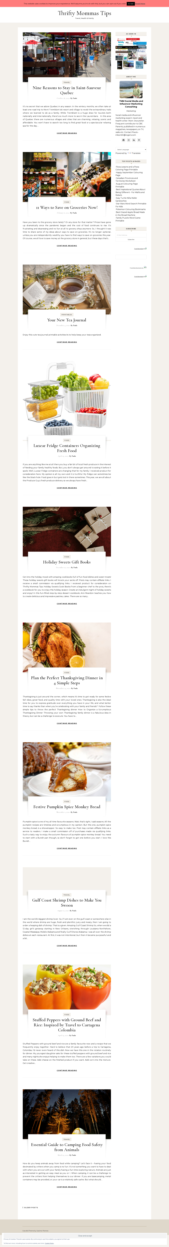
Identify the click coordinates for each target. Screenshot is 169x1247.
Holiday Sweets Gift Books (67, 562)
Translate (136, 153)
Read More (140, 4)
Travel (67, 82)
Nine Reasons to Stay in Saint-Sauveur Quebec (67, 90)
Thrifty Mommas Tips (84, 13)
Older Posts (30, 1207)
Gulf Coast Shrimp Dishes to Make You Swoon (67, 902)
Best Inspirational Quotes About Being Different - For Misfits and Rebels (130, 192)
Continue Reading (67, 133)
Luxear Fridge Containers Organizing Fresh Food (67, 448)
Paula (75, 98)
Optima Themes (42, 1231)
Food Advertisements (136, 268)
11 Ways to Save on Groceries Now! (67, 207)
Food (66, 202)
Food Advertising (139, 248)
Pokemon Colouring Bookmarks (131, 209)
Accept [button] (130, 4)
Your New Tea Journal (66, 320)
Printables (67, 314)
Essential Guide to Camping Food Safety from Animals (67, 1147)
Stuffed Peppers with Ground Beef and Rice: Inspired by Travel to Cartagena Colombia (67, 1025)
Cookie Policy (49, 1243)
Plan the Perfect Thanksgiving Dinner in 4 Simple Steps (67, 680)
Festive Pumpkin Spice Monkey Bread (66, 806)
